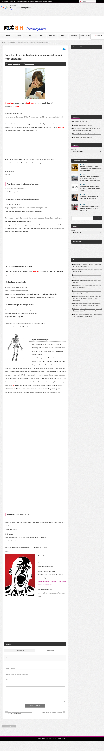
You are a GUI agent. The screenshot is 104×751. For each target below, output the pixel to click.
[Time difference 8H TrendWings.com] (33, 31)
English (83, 1)
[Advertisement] (35, 619)
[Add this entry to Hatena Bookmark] (64, 49)
